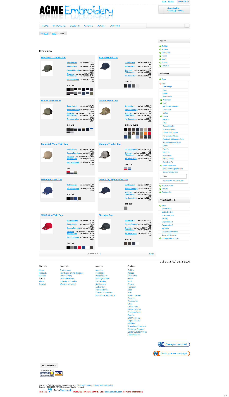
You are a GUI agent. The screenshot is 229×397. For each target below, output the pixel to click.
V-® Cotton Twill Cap (52, 215)
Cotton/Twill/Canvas (170, 172)
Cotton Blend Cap (108, 100)
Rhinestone (72, 76)
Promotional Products (170, 232)
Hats (54, 33)
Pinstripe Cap (106, 215)
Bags (164, 79)
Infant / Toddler (168, 159)
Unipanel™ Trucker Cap (53, 57)
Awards (165, 218)
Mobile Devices (167, 212)
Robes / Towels (168, 185)
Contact (115, 25)
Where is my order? (68, 284)
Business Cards (168, 215)
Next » (151, 254)
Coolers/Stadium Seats (170, 238)
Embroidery (72, 66)
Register (171, 1)
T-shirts (165, 46)
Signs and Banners (169, 235)
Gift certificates (134, 335)
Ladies (165, 113)
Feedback (99, 273)
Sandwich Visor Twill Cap (54, 144)
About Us (99, 270)
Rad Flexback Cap (108, 57)
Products (59, 25)
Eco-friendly (167, 96)
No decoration (73, 79)
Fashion (166, 119)
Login (164, 1)
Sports (165, 116)
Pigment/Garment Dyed (172, 142)
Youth (164, 59)
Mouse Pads (166, 209)
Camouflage (167, 87)
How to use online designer (71, 273)
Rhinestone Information (105, 295)
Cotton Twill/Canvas (170, 133)
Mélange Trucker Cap (110, 144)
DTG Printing (72, 220)
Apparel (165, 49)
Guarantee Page (67, 279)
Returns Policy (66, 276)
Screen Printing (73, 70)
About (101, 25)
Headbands (167, 155)
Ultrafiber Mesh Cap (51, 179)
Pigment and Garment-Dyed (173, 180)
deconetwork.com (113, 392)
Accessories (166, 192)
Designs (75, 25)
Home (45, 25)
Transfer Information (103, 293)
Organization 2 (167, 225)
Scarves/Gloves (169, 129)
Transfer (70, 74)
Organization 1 (167, 222)
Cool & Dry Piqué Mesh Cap (113, 179)
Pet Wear (165, 228)
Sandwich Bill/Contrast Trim (173, 139)
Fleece (164, 56)
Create (88, 25)
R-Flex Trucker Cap (51, 100)
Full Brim (166, 152)
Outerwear (167, 110)
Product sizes (65, 270)
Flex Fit (165, 149)
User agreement (83, 385)
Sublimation (72, 63)
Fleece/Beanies (168, 126)
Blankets (165, 189)
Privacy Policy (101, 276)
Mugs (164, 205)
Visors (165, 146)
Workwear (167, 100)
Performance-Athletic (171, 106)
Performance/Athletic (171, 136)
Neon (165, 90)
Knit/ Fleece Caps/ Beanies (173, 169)
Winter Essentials (169, 165)
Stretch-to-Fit (168, 162)
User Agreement (102, 279)
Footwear (165, 66)
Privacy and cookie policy (103, 385)
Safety (165, 93)
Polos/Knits (166, 53)
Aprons (164, 62)
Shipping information (68, 281)
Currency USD (183, 1)
